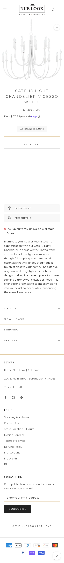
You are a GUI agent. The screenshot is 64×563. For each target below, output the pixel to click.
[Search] (53, 9)
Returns (11, 340)
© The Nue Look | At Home (32, 526)
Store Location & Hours (19, 429)
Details (10, 308)
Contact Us (11, 423)
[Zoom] (57, 27)
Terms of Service (14, 440)
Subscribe (17, 508)
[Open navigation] (4, 9)
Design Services (14, 435)
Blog (7, 464)
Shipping (11, 329)
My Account (12, 452)
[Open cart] (59, 9)
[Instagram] (13, 397)
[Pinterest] (21, 397)
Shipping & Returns (16, 417)
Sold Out (32, 144)
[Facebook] (5, 397)
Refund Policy (13, 446)
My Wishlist (11, 458)
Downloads (14, 319)
